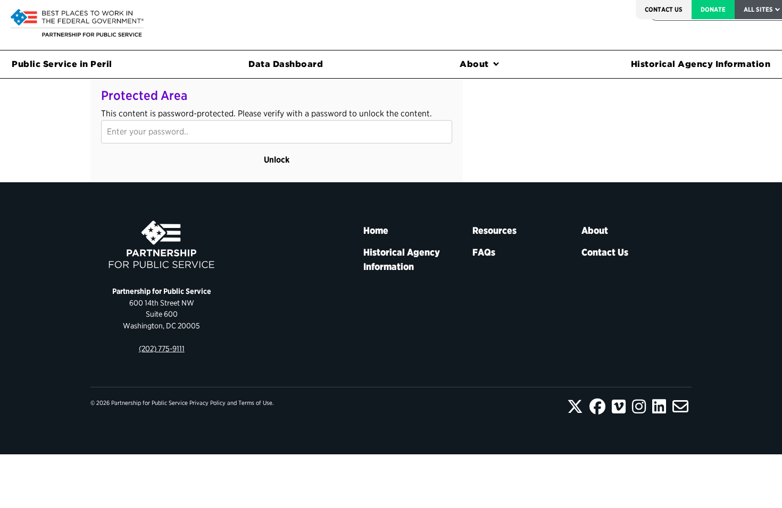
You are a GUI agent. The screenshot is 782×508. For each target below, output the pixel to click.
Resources (494, 230)
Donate (713, 9)
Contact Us (664, 9)
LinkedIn (659, 406)
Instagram (639, 406)
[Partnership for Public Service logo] (161, 244)
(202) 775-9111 (162, 348)
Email (680, 406)
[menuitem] (664, 9)
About (474, 64)
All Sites (758, 9)
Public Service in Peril (62, 64)
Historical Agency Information (401, 259)
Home (375, 230)
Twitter (575, 406)
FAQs (483, 252)
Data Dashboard (285, 64)
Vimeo (619, 406)
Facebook (597, 406)
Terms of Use (255, 403)
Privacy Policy (207, 403)
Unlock (276, 160)
